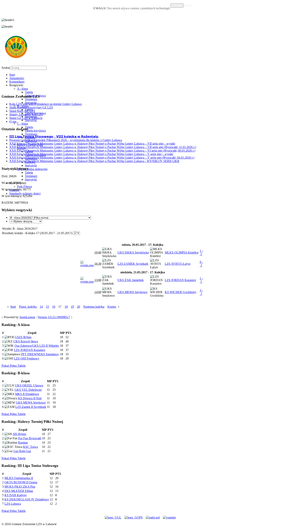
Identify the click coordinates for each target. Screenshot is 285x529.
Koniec (111, 306)
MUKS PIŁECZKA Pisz (19, 486)
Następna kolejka (93, 306)
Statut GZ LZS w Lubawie (25, 118)
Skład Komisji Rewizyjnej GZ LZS (31, 107)
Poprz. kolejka (28, 306)
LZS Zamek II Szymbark (30, 406)
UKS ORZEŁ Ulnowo (29, 385)
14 (41, 306)
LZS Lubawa (12, 503)
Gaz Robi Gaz (22, 451)
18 (66, 306)
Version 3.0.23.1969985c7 (54, 317)
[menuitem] (12, 74)
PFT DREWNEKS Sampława (40, 354)
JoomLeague (27, 317)
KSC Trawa (30, 446)
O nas (12, 121)
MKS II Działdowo (27, 394)
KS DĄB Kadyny (15, 495)
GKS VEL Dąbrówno (28, 389)
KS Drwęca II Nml (29, 398)
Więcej (187, 5)
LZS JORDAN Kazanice (29, 350)
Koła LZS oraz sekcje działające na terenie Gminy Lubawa (45, 104)
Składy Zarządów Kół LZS (26, 114)
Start (13, 306)
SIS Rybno (19, 434)
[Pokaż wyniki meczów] (87, 265)
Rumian (23, 442)
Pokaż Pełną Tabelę (14, 365)
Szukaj (6, 67)
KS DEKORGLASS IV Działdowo (26, 499)
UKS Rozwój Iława (25, 341)
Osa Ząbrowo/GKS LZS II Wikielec (37, 345)
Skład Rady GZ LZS (22, 111)
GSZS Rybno (23, 337)
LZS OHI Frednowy (26, 358)
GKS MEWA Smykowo (31, 402)
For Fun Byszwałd (29, 438)
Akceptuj (177, 5)
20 (78, 306)
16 (53, 306)
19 (72, 306)
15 (47, 306)
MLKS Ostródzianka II (18, 478)
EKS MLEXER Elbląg (18, 491)
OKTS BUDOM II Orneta (20, 482)
